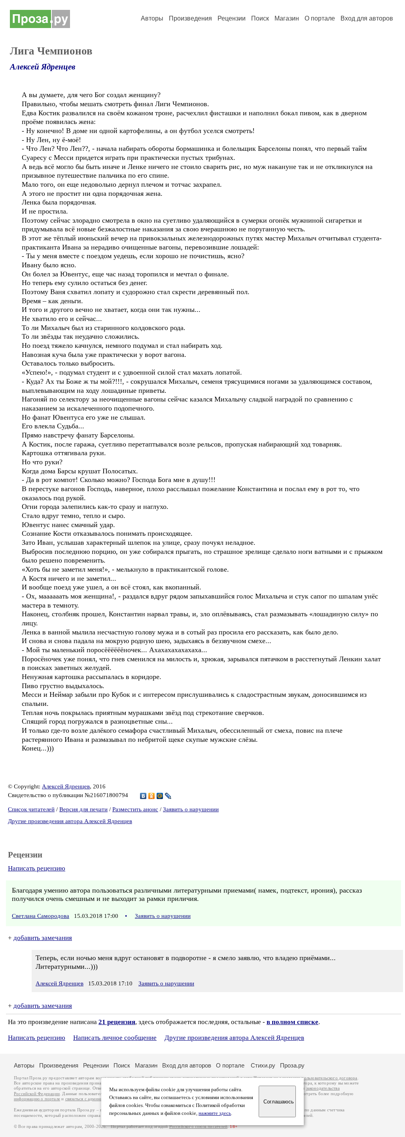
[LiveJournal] (168, 796)
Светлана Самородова (40, 916)
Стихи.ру (263, 1065)
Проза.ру (292, 1065)
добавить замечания (42, 938)
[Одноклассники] (152, 796)
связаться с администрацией (93, 1099)
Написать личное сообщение (115, 1037)
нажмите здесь (215, 1113)
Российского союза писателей (198, 1126)
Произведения (190, 18)
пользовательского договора (329, 1078)
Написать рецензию (36, 868)
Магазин (286, 18)
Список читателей (31, 809)
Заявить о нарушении (191, 809)
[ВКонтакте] (143, 796)
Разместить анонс (135, 809)
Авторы (152, 18)
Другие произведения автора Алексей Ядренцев (70, 821)
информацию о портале (37, 1099)
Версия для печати (83, 809)
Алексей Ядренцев (42, 66)
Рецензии (232, 18)
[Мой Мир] (160, 796)
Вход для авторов (367, 18)
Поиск (260, 18)
